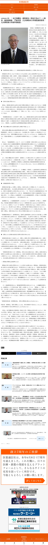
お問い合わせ (24, 540)
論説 (3, 347)
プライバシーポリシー (39, 538)
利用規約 (24, 538)
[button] (39, 353)
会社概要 (8, 538)
